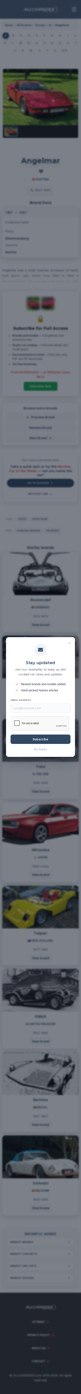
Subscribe (40, 739)
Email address (21, 700)
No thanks (40, 749)
